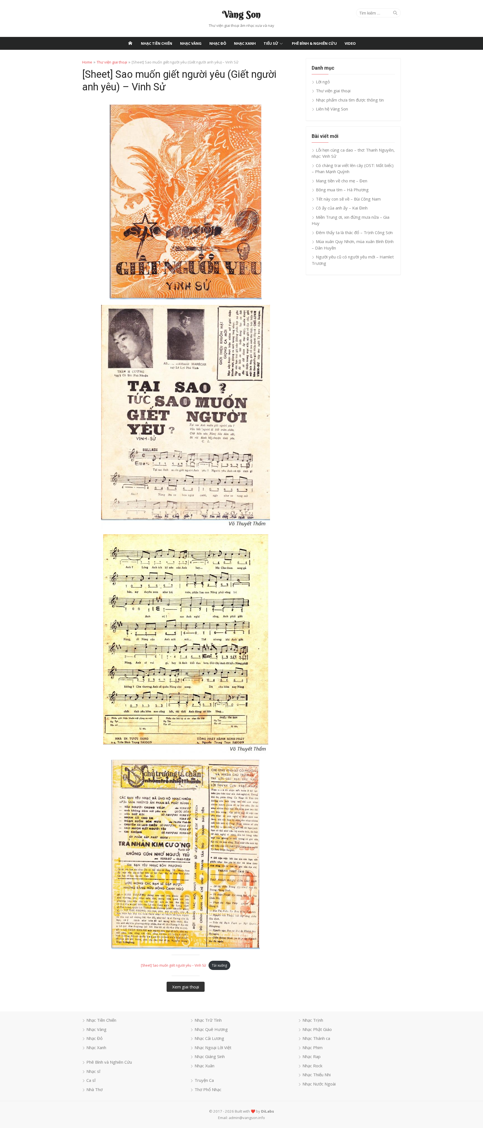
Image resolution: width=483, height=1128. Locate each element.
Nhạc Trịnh (312, 1020)
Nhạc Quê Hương (211, 1029)
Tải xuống (219, 965)
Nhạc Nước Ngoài (319, 1084)
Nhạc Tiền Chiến (156, 43)
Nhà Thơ (94, 1089)
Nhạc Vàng (191, 43)
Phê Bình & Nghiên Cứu (314, 43)
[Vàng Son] (130, 43)
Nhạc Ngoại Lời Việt (213, 1047)
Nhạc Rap (311, 1056)
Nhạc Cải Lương (209, 1038)
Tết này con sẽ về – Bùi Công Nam (348, 199)
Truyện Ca (204, 1080)
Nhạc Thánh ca (316, 1038)
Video (350, 43)
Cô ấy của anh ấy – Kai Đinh (342, 208)
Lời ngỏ (323, 81)
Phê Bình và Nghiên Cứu (109, 1062)
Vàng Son (241, 14)
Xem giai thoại (185, 987)
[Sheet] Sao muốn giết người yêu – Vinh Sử (173, 965)
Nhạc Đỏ (217, 43)
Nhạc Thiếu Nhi (316, 1074)
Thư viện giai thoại (112, 62)
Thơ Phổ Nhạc (208, 1089)
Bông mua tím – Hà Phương (342, 189)
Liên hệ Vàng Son (332, 109)
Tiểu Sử (271, 43)
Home (87, 62)
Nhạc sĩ (93, 1071)
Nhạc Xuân (204, 1065)
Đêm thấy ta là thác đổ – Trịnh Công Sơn (354, 232)
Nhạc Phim (312, 1047)
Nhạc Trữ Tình (208, 1020)
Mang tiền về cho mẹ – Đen (341, 180)
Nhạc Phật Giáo (317, 1029)
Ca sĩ (91, 1080)
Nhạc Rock (312, 1065)
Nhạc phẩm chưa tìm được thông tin (350, 100)
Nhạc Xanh (245, 43)
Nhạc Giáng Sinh (210, 1056)
